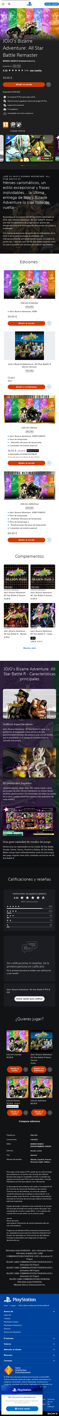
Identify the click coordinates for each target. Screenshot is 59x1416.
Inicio (6, 1305)
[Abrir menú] (3, 4)
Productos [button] (8, 1338)
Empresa (7, 1328)
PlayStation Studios (11, 1322)
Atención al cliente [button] (12, 1349)
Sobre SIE (7, 1315)
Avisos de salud (12, 1221)
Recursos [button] (8, 1355)
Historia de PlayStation (12, 1332)
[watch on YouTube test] (46, 158)
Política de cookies (43, 1401)
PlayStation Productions (13, 1325)
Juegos (13, 1305)
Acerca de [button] (8, 1311)
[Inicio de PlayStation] (29, 4)
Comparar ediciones (29, 1121)
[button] (29, 148)
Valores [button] (7, 1344)
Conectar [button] (8, 1360)
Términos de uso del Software (51, 1403)
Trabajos (7, 1318)
